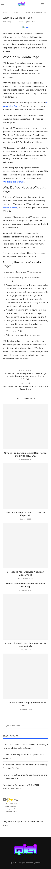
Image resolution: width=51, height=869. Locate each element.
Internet (17, 12)
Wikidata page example (13, 182)
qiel (13, 21)
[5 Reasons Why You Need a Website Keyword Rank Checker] (25, 486)
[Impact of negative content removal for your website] (25, 617)
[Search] (48, 4)
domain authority (10, 207)
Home (5, 12)
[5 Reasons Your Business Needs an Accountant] (25, 545)
